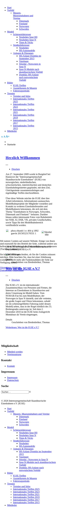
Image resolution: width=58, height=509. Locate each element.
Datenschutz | (6, 270)
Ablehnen (16, 267)
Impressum (18, 270)
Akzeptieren (5, 267)
